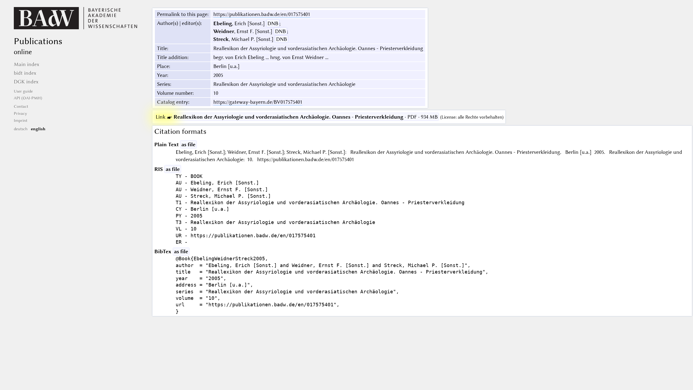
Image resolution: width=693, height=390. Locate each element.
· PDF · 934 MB (297, 117)
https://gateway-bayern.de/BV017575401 (257, 102)
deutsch (21, 128)
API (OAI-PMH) (28, 98)
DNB (272, 23)
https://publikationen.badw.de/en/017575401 (261, 14)
